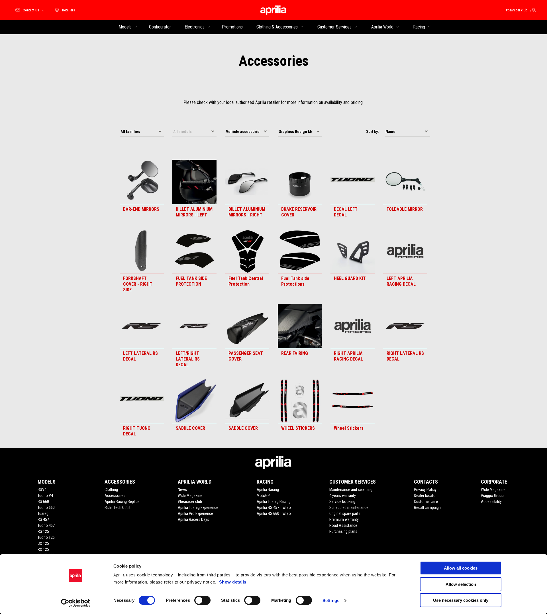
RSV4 (42, 489)
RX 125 (43, 549)
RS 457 (43, 519)
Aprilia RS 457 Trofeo (274, 507)
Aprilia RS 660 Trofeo (274, 513)
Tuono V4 (45, 495)
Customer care (426, 501)
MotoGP (263, 495)
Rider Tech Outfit (117, 507)
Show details (232, 582)
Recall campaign (427, 507)
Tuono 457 (46, 525)
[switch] (202, 600)
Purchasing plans (343, 531)
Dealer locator (425, 495)
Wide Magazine (190, 495)
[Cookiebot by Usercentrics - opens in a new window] (76, 603)
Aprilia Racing (268, 489)
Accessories (115, 495)
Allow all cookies (460, 568)
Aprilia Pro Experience (195, 513)
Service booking (342, 501)
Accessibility (491, 501)
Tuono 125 (46, 537)
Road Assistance (343, 525)
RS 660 (43, 501)
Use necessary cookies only (460, 600)
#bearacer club (190, 501)
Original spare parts (344, 513)
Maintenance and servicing (350, 489)
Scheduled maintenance (348, 507)
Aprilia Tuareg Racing (274, 501)
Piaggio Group (492, 495)
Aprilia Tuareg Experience (198, 507)
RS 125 (43, 531)
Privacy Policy (425, 489)
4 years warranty (342, 495)
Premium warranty (344, 519)
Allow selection (461, 584)
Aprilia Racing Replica (122, 501)
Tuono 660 (46, 507)
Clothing (111, 489)
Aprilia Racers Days (193, 519)
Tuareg (43, 513)
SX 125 (43, 543)
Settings (331, 600)
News (182, 489)
